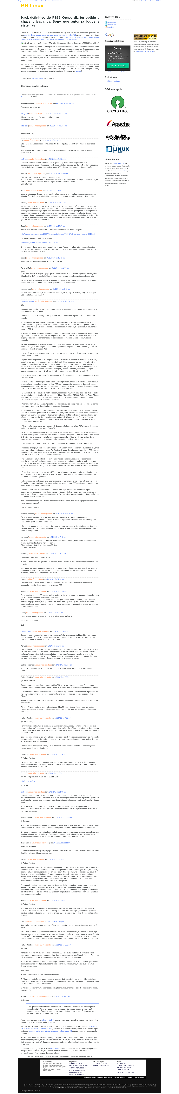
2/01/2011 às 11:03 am (57, 792)
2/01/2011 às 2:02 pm (62, 997)
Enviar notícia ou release (79, 1066)
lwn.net (78, 71)
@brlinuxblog (111, 22)
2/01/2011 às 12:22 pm (61, 843)
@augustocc (111, 24)
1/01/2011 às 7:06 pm (64, 665)
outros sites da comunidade (145, 51)
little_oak (24, 114)
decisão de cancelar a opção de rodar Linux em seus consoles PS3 (50, 35)
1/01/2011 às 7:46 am (58, 537)
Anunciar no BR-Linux (77, 1074)
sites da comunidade (101, 1066)
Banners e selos (75, 1072)
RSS (84, 1070)
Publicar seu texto (124, 1068)
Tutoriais (120, 1072)
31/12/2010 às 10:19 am (58, 159)
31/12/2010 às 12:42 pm (56, 258)
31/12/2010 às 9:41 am (52, 140)
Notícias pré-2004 (123, 1070)
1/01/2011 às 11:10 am (55, 579)
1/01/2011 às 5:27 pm (61, 631)
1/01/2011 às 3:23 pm (55, 613)
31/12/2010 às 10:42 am (58, 174)
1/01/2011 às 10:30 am (57, 554)
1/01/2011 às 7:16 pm (63, 677)
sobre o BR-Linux (119, 163)
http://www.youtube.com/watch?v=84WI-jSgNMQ (39, 243)
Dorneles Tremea (27, 301)
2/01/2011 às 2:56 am (56, 773)
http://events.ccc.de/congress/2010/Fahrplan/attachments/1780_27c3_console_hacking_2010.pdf (58, 234)
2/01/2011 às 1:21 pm (58, 901)
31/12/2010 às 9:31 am (58, 114)
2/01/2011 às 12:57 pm (56, 859)
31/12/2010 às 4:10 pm (64, 514)
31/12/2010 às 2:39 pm (60, 268)
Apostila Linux (45, 1)
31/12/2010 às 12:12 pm (57, 203)
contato (68, 1086)
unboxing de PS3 (48, 1020)
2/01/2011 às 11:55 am (63, 817)
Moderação (121, 1063)
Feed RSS (110, 27)
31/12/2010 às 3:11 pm (65, 301)
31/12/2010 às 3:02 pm (61, 289)
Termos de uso (25, 97)
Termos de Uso (121, 171)
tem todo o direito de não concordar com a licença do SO (50, 1031)
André (23, 773)
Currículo (143, 1)
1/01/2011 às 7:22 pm (63, 718)
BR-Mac (158, 1)
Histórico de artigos (112, 81)
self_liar (24, 159)
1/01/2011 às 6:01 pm (56, 646)
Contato (72, 1068)
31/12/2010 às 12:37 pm (56, 226)
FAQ (70, 1070)
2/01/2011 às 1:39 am (58, 754)
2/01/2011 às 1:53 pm (63, 945)
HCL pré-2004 (129, 1072)
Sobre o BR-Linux (75, 1063)
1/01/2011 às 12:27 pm (58, 592)
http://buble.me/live (28, 781)
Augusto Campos (37, 78)
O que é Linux (23, 1)
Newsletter (77, 1070)
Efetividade (151, 1)
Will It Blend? (55, 1049)
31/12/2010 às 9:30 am (65, 104)
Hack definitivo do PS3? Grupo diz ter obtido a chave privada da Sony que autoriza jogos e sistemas (60, 21)
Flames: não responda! (125, 1066)
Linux (23, 9)
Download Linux (34, 1)
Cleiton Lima (26, 631)
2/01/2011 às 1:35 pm (55, 922)
